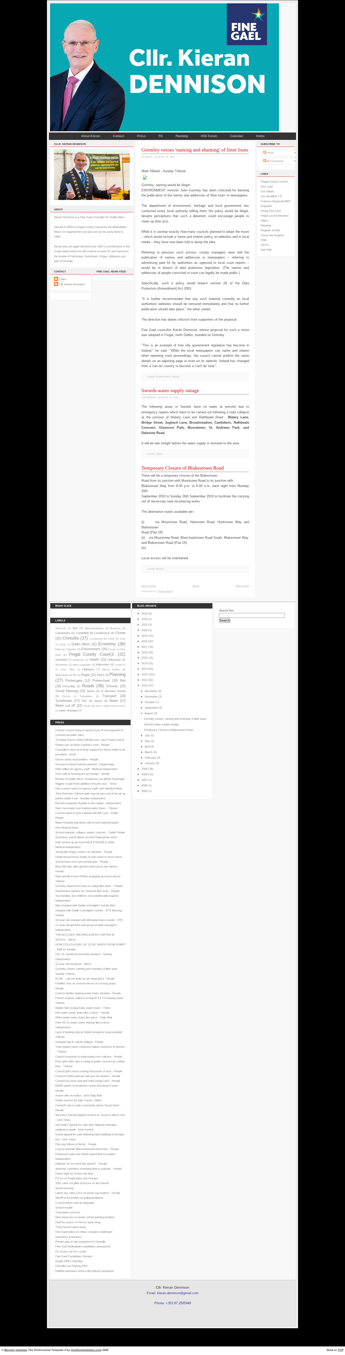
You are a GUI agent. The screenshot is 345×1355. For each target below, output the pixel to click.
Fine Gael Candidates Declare (73, 1256)
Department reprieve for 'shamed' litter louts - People (87, 890)
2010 (144, 685)
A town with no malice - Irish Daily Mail (78, 1095)
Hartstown (78, 659)
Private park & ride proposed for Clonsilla (80, 1241)
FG (161, 136)
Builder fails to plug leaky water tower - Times (83, 1007)
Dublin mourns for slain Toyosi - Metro (78, 1100)
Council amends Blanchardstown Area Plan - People (87, 1149)
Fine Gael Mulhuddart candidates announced (82, 1246)
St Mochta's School (113, 691)
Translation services (67, 1212)
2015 (144, 657)
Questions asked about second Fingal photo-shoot (86, 837)
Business (115, 628)
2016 (144, 652)
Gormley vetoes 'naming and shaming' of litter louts (194, 149)
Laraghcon (120, 664)
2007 (144, 779)
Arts (75, 628)
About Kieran (90, 136)
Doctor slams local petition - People (76, 759)
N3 (74, 675)
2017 (144, 646)
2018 (144, 641)
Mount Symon (111, 669)
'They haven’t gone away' (70, 1227)
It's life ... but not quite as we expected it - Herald (84, 978)
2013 (144, 668)
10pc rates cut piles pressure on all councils (82, 1183)
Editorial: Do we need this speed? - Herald (81, 1163)
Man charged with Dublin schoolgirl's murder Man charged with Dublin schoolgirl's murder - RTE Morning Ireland (88, 910)
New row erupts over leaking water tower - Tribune (86, 808)
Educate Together (66, 649)
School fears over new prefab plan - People (81, 861)
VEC (84, 700)
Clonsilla (70, 638)
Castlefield (82, 632)
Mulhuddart (61, 675)
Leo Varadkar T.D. (272, 196)
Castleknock (102, 632)
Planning (182, 136)
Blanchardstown (94, 628)
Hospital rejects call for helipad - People (79, 1041)
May (147, 741)
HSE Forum (209, 136)
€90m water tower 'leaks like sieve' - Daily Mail (83, 1017)
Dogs (123, 638)
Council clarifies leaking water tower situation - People (88, 993)
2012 (144, 674)
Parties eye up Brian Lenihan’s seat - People (82, 744)
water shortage (68, 710)
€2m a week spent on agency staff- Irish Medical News (88, 788)
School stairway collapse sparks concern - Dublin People (90, 832)
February (150, 757)
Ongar (85, 675)
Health (94, 659)
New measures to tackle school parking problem (84, 1217)
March (149, 752)
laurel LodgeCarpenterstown (111, 706)
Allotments (60, 628)
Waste (176, 376)
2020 (144, 630)
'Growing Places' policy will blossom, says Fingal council (89, 739)
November (151, 696)
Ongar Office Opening (68, 1261)
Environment (163, 376)
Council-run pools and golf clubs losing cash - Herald (87, 1080)
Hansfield (61, 659)
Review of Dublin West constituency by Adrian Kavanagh (90, 778)
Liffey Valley (68, 669)
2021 (144, 624)
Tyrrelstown (63, 701)
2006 (144, 785)
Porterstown (101, 680)
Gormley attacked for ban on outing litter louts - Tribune (89, 885)
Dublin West (80, 644)
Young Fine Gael (271, 210)
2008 (144, 774)
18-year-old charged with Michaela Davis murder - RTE (89, 920)
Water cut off (65, 705)
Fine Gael (267, 186)
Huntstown (61, 664)
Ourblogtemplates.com (86, 1349)
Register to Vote (270, 230)
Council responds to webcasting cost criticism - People (88, 1056)
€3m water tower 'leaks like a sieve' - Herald (82, 1012)
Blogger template (15, 1349)
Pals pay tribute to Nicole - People (75, 1144)
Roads (160, 568)
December (151, 691)
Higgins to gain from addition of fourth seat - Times (86, 783)
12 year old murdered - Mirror (73, 963)
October (150, 702)
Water (159, 453)
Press (141, 136)
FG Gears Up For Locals (70, 1251)
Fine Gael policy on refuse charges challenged (83, 1231)
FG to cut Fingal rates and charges (76, 1178)
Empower (266, 206)
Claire (62, 279)
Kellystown (102, 664)
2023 (144, 619)
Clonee (120, 633)
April (147, 746)
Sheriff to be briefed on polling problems (79, 1197)
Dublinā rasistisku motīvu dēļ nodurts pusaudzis (84, 1270)
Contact (118, 136)
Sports (91, 691)
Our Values (267, 191)
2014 (144, 663)
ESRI (264, 240)
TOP (340, 1349)
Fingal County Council (274, 181)
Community (96, 638)
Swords (66, 696)
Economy (107, 643)
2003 (144, 790)
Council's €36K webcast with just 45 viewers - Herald (87, 1076)
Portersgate (73, 680)
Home (260, 136)
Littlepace (88, 669)
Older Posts (242, 585)
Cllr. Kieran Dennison (72, 284)
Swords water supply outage (170, 390)
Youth (87, 705)
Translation (86, 696)
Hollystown (114, 659)
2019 (144, 635)
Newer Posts (148, 585)
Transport (109, 696)
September (151, 707)
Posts (270, 152)
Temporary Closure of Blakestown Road (182, 468)
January (150, 763)
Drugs (63, 644)
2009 (144, 768)
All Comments (275, 161)
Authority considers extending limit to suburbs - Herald (88, 1168)
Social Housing (66, 691)
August (148, 713)
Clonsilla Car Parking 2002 (71, 1265)
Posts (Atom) (165, 591)
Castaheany (62, 632)
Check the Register (272, 235)
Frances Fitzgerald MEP (275, 201)
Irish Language (82, 664)
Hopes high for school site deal (74, 1173)
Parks (100, 674)
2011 (144, 679)
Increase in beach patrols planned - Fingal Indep (84, 764)
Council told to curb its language (74, 1202)
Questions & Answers (68, 1236)
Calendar (236, 136)
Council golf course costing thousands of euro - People (88, 1071)
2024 (144, 613)
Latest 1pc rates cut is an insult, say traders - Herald (87, 1192)
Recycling (69, 686)
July (147, 735)
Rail (123, 680)
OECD (265, 244)
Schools (112, 686)
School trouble (64, 1207)
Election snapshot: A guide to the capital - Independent (88, 803)
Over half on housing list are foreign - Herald (82, 773)
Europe (112, 649)
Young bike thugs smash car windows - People (83, 851)
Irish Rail (266, 249)
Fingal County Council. (92, 654)
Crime (111, 638)
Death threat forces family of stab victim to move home (88, 856)
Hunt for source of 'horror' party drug (77, 1222)
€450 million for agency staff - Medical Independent (86, 769)
